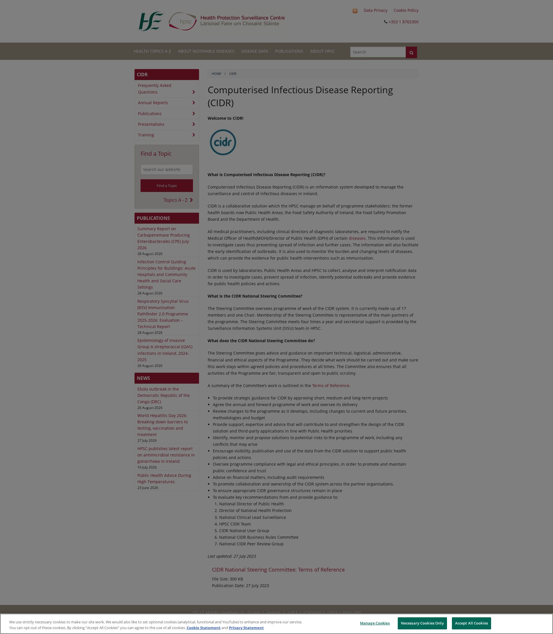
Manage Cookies (375, 623)
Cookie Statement (204, 627)
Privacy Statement (246, 627)
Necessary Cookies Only (422, 623)
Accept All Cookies (471, 623)
